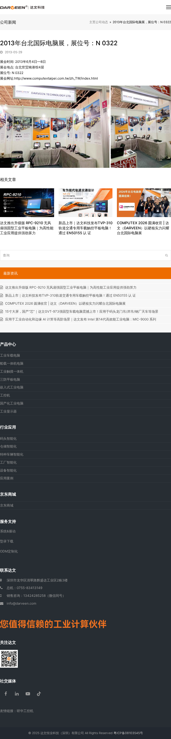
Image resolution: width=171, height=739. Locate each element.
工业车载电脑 (10, 355)
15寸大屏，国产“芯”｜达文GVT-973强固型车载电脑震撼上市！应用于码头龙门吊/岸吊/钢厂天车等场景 (81, 311)
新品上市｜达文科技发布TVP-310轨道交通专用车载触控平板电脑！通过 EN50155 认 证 (85, 228)
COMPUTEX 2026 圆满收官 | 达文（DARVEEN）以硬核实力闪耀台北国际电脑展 (143, 228)
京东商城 (6, 505)
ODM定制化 (9, 551)
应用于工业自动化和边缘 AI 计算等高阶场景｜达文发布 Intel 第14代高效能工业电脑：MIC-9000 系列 (80, 319)
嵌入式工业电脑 (11, 387)
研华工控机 (25, 711)
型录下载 (6, 541)
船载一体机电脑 (11, 363)
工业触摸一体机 (11, 371)
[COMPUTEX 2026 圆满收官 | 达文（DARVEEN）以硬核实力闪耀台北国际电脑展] (144, 202)
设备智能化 (8, 470)
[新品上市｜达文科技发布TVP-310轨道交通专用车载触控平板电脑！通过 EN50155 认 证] (86, 202)
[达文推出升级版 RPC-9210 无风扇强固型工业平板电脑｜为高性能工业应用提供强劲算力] (27, 202)
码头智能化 (8, 438)
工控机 (5, 395)
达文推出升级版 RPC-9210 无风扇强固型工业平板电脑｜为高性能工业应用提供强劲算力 (26, 228)
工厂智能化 (8, 462)
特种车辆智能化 (11, 454)
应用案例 (6, 478)
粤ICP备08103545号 (128, 733)
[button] (168, 7)
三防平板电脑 (10, 379)
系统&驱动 (8, 531)
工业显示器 (8, 411)
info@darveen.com (21, 603)
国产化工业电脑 (11, 403)
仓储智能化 (8, 446)
